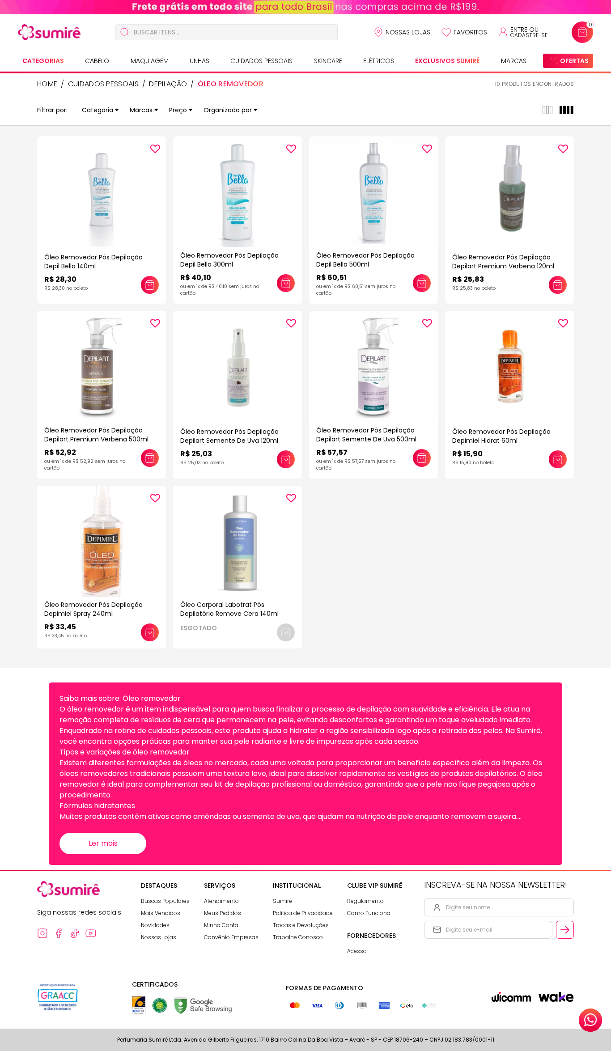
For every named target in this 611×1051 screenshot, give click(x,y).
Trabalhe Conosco (298, 937)
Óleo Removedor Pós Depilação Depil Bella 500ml (365, 260)
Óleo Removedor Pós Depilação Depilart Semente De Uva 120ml (229, 436)
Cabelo (97, 60)
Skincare (328, 60)
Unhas (199, 60)
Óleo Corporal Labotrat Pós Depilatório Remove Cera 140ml (229, 609)
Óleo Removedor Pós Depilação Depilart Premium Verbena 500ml (96, 435)
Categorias (43, 60)
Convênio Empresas (231, 937)
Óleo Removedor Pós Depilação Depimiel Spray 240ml (93, 609)
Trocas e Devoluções (301, 925)
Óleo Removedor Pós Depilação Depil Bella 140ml (93, 262)
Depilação (168, 84)
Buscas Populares (165, 901)
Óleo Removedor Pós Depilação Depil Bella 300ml (229, 260)
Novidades (155, 925)
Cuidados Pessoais (261, 60)
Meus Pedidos (222, 913)
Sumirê (282, 901)
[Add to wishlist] (155, 149)
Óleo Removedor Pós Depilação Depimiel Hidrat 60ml (501, 436)
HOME (47, 84)
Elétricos (378, 60)
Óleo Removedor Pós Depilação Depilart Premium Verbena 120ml (503, 262)
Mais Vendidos (160, 913)
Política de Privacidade (303, 913)
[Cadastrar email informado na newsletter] (565, 930)
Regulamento (365, 901)
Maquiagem (150, 60)
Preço (178, 110)
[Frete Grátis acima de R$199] (305, 7)
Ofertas (574, 60)
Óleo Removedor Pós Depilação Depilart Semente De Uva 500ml (366, 435)
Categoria (97, 110)
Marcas (513, 60)
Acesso (357, 951)
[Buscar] (124, 32)
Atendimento (221, 901)
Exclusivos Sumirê (447, 60)
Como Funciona (368, 913)
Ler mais (103, 843)
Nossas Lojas (408, 32)
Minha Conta (221, 925)
